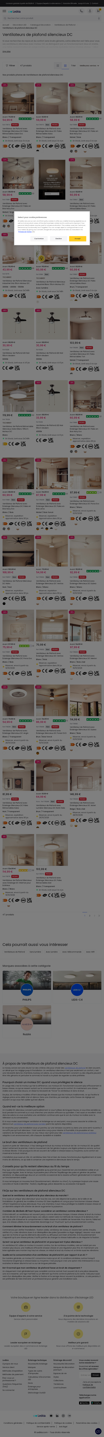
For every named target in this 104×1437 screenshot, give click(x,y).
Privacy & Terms (25, 232)
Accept (78, 239)
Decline (59, 239)
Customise (39, 239)
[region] (52, 228)
